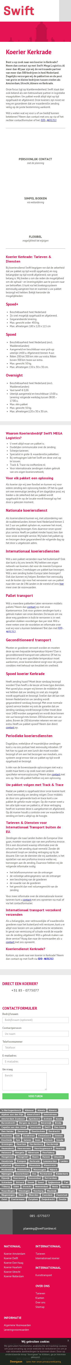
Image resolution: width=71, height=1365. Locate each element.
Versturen (35, 1096)
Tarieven (40, 1253)
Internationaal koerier (47, 1258)
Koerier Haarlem (13, 1267)
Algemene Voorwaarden (17, 1325)
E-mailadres (9, 1055)
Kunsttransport (44, 1275)
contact (31, 607)
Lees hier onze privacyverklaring (43, 1361)
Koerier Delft (11, 1258)
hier (62, 584)
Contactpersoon (11, 1028)
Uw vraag (7, 1069)
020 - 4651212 (48, 120)
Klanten (40, 1298)
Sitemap (40, 1307)
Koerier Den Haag (13, 1262)
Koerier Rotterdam (14, 1276)
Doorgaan (16, 1361)
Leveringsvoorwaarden (16, 1329)
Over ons (40, 1302)
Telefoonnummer (12, 1041)
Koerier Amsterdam (14, 1253)
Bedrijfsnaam (10, 1014)
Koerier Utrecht (12, 1272)
